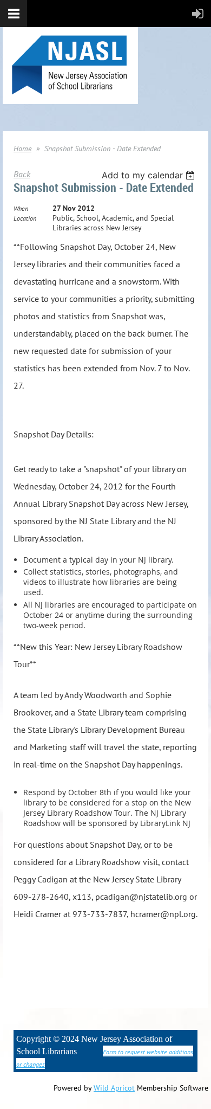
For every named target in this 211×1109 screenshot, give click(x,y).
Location (25, 218)
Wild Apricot (114, 1088)
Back (22, 174)
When (21, 208)
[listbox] (149, 175)
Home (22, 148)
